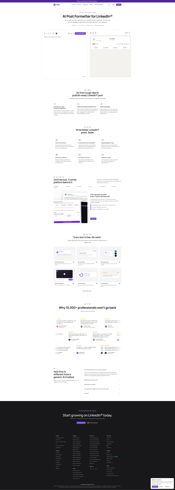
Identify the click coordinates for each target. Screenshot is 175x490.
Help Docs (109, 437)
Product (73, 4)
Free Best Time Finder (94, 453)
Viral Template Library (77, 472)
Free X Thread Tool (94, 461)
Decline (161, 486)
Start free (93, 218)
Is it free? (86, 393)
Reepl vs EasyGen (76, 451)
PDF (77, 204)
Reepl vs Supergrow (77, 441)
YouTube (63, 205)
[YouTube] (96, 469)
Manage (167, 486)
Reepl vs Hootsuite (76, 455)
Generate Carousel (67, 222)
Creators (57, 452)
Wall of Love (109, 454)
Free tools (85, 4)
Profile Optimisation (60, 445)
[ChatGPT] (90, 411)
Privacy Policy (109, 469)
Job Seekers (58, 464)
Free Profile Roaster (94, 445)
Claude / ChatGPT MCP (61, 441)
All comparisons (76, 437)
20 (77, 215)
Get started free (81, 422)
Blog (107, 445)
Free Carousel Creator (94, 439)
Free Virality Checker (94, 451)
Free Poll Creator (93, 457)
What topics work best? (90, 384)
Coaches (58, 460)
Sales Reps (58, 456)
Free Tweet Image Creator (95, 459)
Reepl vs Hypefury (76, 443)
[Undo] (71, 33)
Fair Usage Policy (110, 473)
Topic (57, 205)
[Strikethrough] (51, 33)
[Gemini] (92, 411)
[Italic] (47, 33)
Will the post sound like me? (91, 380)
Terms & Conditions (111, 467)
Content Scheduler (60, 437)
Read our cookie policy (156, 484)
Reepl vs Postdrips (76, 459)
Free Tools (81, 12)
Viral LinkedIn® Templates (78, 474)
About (108, 452)
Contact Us (109, 447)
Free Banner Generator (94, 455)
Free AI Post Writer (93, 449)
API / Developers (110, 441)
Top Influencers (76, 478)
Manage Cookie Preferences (113, 475)
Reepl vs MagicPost (77, 457)
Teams (57, 466)
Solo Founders (59, 454)
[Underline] (49, 33)
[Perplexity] (93, 411)
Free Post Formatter (94, 447)
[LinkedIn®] (91, 469)
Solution (79, 4)
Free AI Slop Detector (94, 437)
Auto (56, 215)
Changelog (109, 443)
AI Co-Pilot (58, 439)
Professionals (58, 458)
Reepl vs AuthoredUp (77, 445)
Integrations (58, 447)
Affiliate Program (112, 456)
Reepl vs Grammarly (77, 463)
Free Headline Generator (95, 443)
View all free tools (87, 291)
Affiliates (99, 4)
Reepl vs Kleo (75, 449)
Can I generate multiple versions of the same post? (96, 389)
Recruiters (58, 462)
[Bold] (45, 33)
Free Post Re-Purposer (94, 441)
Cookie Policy (109, 471)
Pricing (91, 4)
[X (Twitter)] (93, 469)
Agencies (58, 468)
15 (73, 215)
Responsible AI (110, 462)
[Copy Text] (69, 33)
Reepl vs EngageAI (76, 453)
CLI (56, 443)
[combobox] (109, 5)
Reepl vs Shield (76, 447)
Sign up (119, 4)
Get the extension (93, 422)
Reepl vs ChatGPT (76, 465)
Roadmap (109, 460)
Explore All (92, 463)
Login (113, 4)
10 (69, 215)
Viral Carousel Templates (78, 476)
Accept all (155, 486)
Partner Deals (109, 458)
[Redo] (73, 33)
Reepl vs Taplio (76, 439)
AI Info (108, 439)
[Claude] (95, 411)
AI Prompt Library (76, 470)
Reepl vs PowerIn (76, 461)
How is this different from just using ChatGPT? (95, 369)
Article (70, 204)
